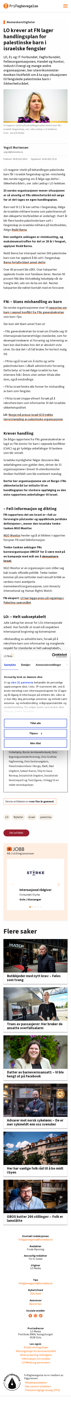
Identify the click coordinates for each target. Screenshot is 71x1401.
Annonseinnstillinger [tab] (48, 664)
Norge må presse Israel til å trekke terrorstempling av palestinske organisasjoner (33, 417)
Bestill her (35, 1304)
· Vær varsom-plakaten (37, 1386)
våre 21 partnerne (22, 682)
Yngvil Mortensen (15, 147)
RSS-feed (35, 1294)
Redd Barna (19, 230)
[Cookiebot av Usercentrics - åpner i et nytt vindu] (52, 655)
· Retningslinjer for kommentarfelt (35, 1351)
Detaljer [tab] (26, 664)
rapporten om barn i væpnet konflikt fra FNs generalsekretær (35, 310)
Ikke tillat (35, 743)
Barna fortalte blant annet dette (24, 262)
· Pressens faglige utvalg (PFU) (42, 1390)
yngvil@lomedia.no (13, 152)
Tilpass (33, 733)
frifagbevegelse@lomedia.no (36, 1240)
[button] (58, 884)
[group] (35, 884)
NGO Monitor (12, 535)
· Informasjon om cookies (35, 1359)
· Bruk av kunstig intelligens (35, 1355)
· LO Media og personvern (35, 1362)
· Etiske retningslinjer (35, 1347)
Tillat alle (35, 723)
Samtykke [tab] (10, 664)
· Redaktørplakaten (35, 1383)
